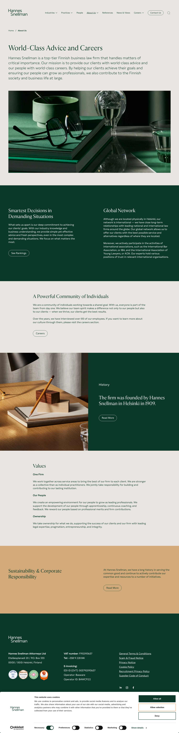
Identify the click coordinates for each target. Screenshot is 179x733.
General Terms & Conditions (135, 653)
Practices (65, 13)
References (107, 13)
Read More (108, 417)
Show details (137, 728)
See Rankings (18, 253)
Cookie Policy (126, 666)
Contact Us (155, 13)
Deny (157, 716)
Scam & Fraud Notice (131, 658)
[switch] (76, 727)
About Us (91, 13)
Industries (50, 13)
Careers (137, 13)
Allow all (157, 699)
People (80, 13)
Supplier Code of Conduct (134, 675)
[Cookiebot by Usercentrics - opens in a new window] (17, 728)
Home (11, 30)
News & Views (123, 13)
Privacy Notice (127, 662)
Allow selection (157, 707)
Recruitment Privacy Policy (134, 671)
